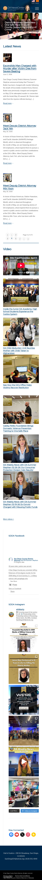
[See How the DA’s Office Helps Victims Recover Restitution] (21, 369)
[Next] (40, 26)
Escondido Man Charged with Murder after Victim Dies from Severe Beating (19, 68)
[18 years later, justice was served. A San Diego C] (24, 638)
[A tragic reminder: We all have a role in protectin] (24, 669)
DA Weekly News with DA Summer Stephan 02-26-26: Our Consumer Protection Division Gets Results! (19, 467)
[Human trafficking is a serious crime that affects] (24, 792)
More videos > (8, 519)
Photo (14, 585)
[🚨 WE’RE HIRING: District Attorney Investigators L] (24, 700)
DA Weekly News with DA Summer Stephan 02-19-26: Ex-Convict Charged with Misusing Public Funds (20, 504)
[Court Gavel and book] (7, 57)
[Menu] (36, 8)
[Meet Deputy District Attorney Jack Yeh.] (7, 117)
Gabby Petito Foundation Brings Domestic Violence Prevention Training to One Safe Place (18, 428)
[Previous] (2, 26)
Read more (7, 103)
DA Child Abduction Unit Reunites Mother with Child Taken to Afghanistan (19, 350)
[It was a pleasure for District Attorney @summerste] (24, 731)
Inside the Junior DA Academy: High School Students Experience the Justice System (20, 311)
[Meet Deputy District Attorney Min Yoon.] (7, 177)
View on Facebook (15, 588)
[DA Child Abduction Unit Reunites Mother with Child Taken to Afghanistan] (21, 332)
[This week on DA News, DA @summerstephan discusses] (24, 761)
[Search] (31, 8)
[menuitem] (31, 8)
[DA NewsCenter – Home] (17, 8)
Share (12, 591)
